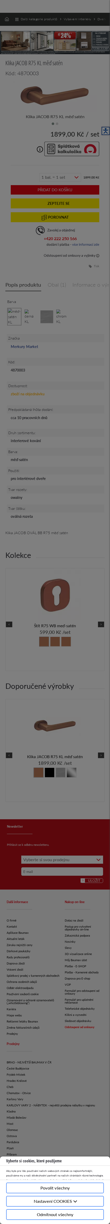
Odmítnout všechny (55, 1214)
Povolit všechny (55, 1188)
